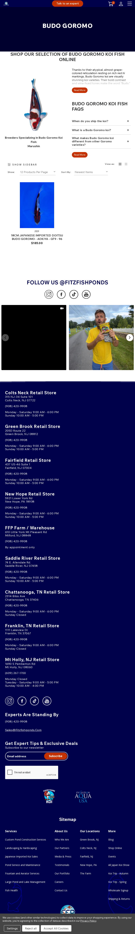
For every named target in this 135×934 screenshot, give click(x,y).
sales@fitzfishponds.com (23, 730)
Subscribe (55, 756)
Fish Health (11, 890)
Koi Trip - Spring (117, 882)
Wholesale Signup (118, 890)
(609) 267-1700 (15, 673)
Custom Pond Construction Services (25, 839)
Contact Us (61, 890)
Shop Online (115, 848)
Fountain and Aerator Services (22, 873)
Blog (111, 839)
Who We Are (62, 839)
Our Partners (62, 848)
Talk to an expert (67, 3)
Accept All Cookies (56, 928)
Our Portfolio (62, 873)
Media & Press (63, 856)
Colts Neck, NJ (88, 848)
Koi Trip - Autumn (118, 873)
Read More (79, 90)
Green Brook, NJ (89, 839)
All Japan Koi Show (118, 865)
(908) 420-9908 (16, 406)
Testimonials (62, 865)
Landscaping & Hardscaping (21, 848)
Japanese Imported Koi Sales (21, 856)
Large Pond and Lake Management (25, 882)
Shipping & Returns (119, 898)
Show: (11, 172)
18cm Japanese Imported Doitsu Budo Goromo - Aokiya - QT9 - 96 (37, 237)
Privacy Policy (88, 920)
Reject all (31, 928)
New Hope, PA (88, 865)
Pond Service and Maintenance (22, 865)
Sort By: (66, 172)
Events (112, 856)
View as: (110, 164)
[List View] (126, 164)
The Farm (85, 873)
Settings (12, 928)
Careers (59, 882)
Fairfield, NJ (86, 856)
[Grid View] (120, 164)
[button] (33, 337)
